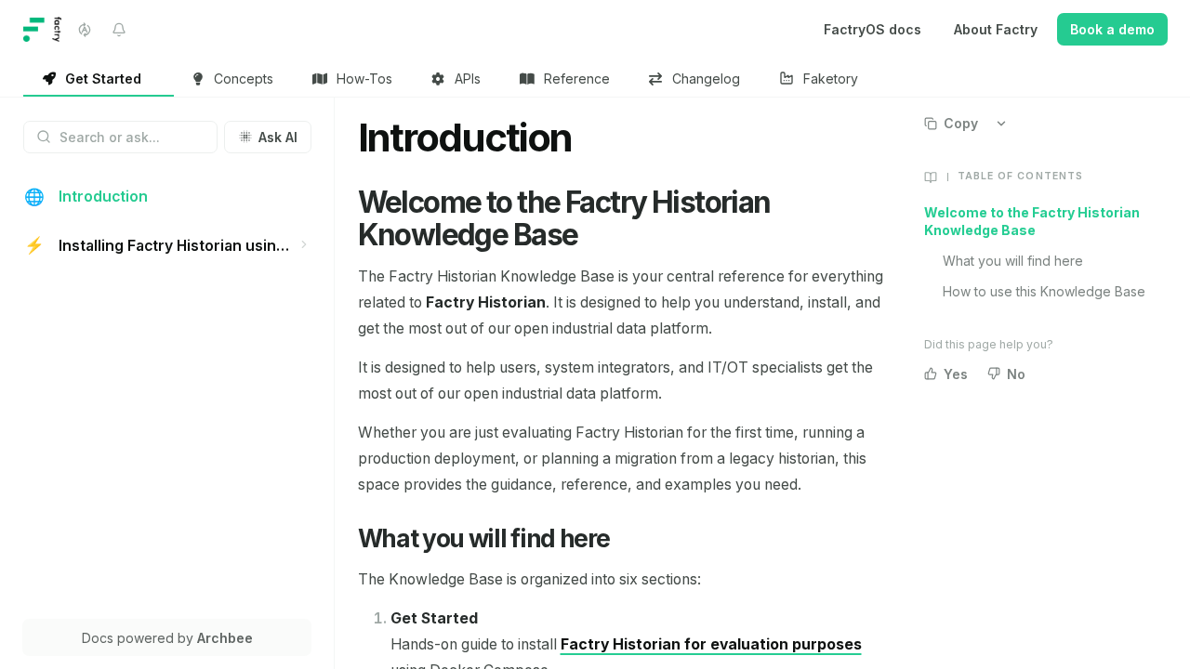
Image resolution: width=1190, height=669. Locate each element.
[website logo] (42, 29)
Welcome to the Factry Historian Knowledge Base (1032, 221)
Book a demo (1112, 29)
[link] (99, 79)
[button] (304, 244)
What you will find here (1013, 261)
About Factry (996, 29)
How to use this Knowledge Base (1044, 291)
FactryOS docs (872, 29)
